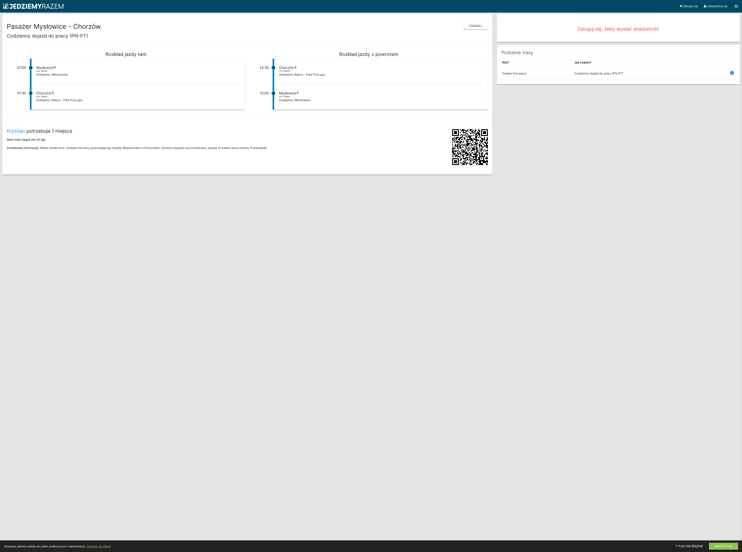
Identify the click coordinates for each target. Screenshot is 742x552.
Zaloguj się (690, 6)
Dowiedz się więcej (99, 546)
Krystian (16, 131)
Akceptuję (724, 546)
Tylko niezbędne (689, 546)
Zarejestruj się (717, 6)
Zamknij (475, 26)
